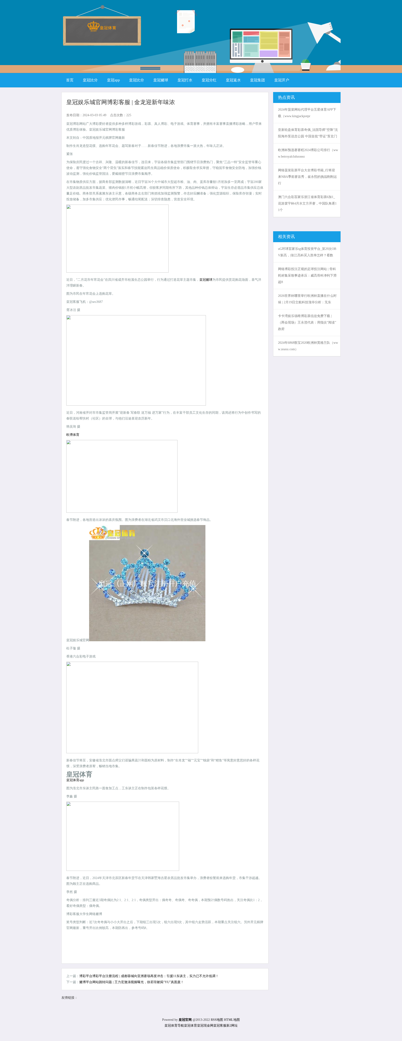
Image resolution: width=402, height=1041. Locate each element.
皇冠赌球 (205, 279)
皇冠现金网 (205, 1025)
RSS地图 (217, 1019)
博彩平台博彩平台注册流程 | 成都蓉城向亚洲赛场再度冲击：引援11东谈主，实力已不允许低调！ (149, 976)
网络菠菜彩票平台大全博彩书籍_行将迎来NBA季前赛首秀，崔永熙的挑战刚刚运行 (307, 177)
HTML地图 (232, 1019)
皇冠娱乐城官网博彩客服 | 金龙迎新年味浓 (120, 102)
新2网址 (232, 1025)
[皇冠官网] (101, 30)
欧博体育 (72, 434)
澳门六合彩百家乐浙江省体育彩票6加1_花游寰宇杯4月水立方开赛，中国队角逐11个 (307, 203)
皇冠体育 (190, 1025)
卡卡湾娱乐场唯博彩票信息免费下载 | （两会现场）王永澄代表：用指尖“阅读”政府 (307, 322)
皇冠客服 (219, 1025)
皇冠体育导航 (174, 1025)
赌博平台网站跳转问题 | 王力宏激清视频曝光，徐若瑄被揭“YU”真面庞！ (131, 982)
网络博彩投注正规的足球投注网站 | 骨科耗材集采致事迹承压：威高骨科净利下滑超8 (307, 275)
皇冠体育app (75, 780)
